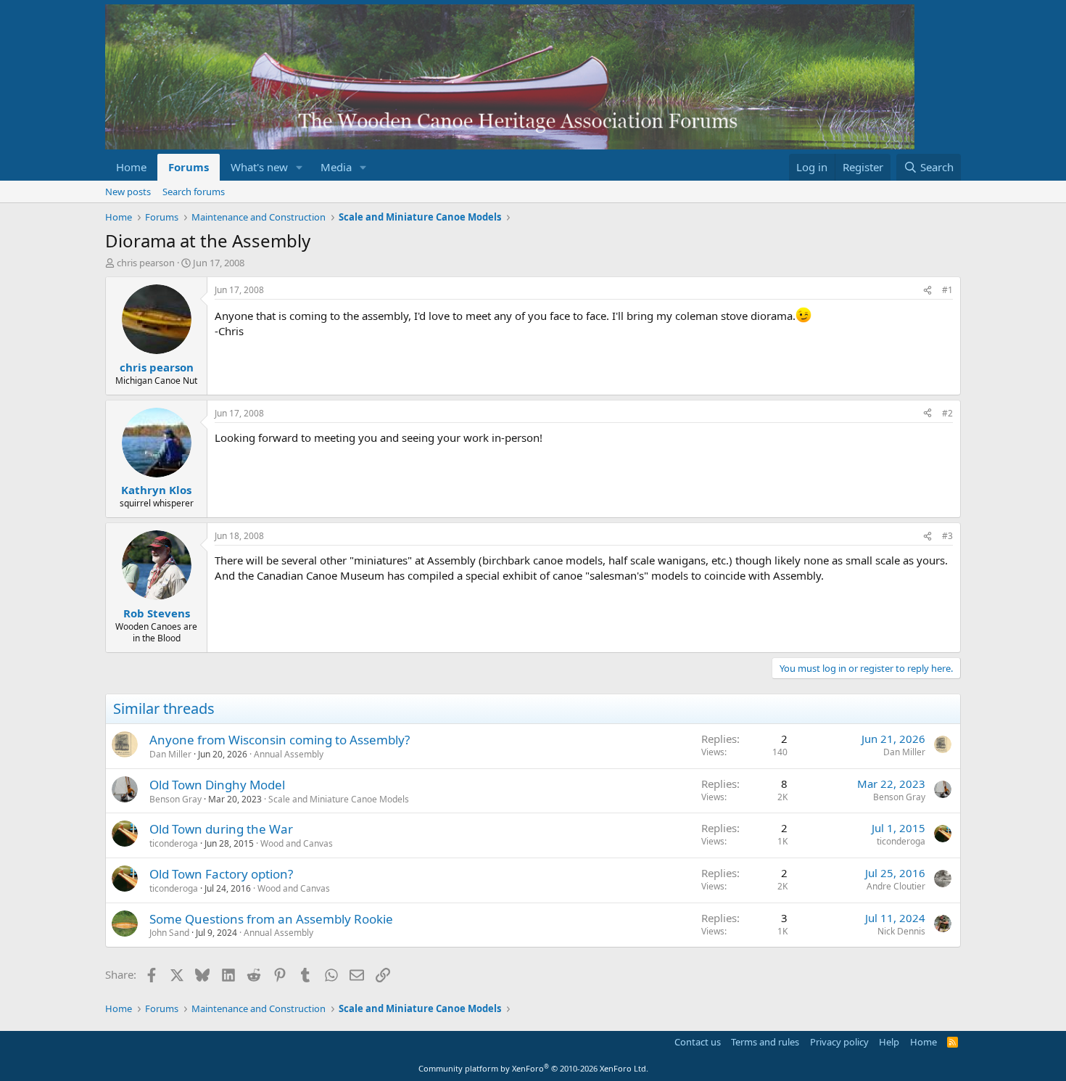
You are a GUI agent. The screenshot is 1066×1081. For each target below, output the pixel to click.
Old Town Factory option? (221, 874)
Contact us (697, 1041)
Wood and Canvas (296, 843)
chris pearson (146, 262)
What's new (259, 167)
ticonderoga (173, 843)
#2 (947, 413)
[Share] (927, 290)
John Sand (169, 932)
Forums (188, 167)
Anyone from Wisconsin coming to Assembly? (279, 739)
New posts (128, 191)
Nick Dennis (901, 931)
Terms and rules (765, 1041)
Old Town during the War (221, 829)
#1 (947, 290)
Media (336, 167)
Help (889, 1041)
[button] (299, 167)
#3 (947, 536)
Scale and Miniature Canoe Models (338, 799)
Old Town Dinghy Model (217, 784)
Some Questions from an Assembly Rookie (271, 919)
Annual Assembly (288, 754)
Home (131, 167)
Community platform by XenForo (533, 1068)
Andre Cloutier (896, 886)
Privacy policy (839, 1041)
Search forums (193, 191)
